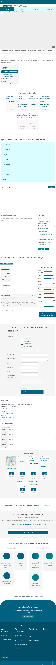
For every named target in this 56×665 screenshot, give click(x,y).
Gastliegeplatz (27, 341)
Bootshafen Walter (22, 122)
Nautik (5, 154)
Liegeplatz (6, 144)
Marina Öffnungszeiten (8, 76)
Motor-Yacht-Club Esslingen (44, 105)
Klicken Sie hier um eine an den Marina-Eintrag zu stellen (28, 524)
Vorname (9, 363)
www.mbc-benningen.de (8, 83)
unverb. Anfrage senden (10, 71)
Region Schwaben (47, 234)
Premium (53, 94)
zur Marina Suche (1, 6)
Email (9, 371)
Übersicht (7, 9)
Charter (4, 179)
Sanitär (5, 159)
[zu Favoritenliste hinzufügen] (2, 12)
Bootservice (7, 149)
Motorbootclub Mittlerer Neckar (33, 122)
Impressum (31, 632)
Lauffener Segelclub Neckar (33, 485)
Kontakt (47, 249)
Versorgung (7, 164)
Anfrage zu (10, 336)
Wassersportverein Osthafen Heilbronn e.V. (22, 105)
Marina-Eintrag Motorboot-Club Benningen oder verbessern (35, 565)
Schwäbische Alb (42, 237)
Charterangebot (27, 343)
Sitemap (3, 650)
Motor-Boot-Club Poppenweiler (34, 464)
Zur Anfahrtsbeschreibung (8, 413)
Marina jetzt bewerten (47, 314)
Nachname (10, 367)
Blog (2, 646)
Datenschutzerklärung (28, 387)
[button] (28, 30)
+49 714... (8, 78)
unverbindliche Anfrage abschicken (32, 392)
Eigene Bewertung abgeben (6, 263)
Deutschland (44, 228)
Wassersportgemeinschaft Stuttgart (33, 104)
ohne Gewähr (36, 505)
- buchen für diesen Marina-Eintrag (35, 585)
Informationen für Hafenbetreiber (18, 636)
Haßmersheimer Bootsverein (22, 460)
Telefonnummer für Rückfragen (12, 376)
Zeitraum (9, 350)
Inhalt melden (46, 505)
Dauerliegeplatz (27, 338)
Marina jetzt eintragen (28, 616)
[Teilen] (51, 663)
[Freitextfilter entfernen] (49, 2)
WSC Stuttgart (11, 101)
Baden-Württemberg (50, 225)
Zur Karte (4, 411)
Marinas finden (4, 635)
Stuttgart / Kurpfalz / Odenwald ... (46, 239)
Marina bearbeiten (19, 640)
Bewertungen (49, 9)
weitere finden (21, 563)
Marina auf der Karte (7, 74)
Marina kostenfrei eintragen (21, 644)
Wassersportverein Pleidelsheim (11, 469)
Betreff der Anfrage (12, 354)
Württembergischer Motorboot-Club (44, 465)
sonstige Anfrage (28, 346)
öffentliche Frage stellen (28, 532)
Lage (21, 9)
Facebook (45, 632)
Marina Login (5, 657)
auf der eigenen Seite (49, 563)
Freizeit (6, 169)
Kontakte (7, 174)
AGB (30, 636)
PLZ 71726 (47, 221)
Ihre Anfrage (10, 358)
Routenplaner (52, 187)
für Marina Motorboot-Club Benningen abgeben (6, 564)
